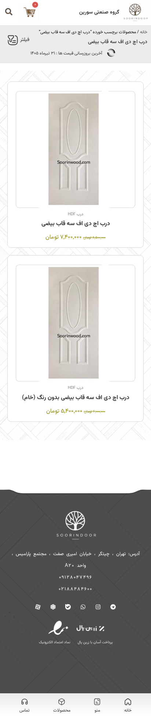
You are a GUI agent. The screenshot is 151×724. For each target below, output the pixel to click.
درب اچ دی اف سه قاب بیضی (75, 223)
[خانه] (128, 701)
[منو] (97, 701)
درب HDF (75, 214)
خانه (143, 32)
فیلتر (24, 40)
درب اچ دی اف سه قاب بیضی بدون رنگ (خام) (75, 397)
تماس (24, 710)
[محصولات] (61, 701)
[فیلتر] (12, 40)
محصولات (61, 710)
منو (97, 710)
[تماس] (24, 701)
